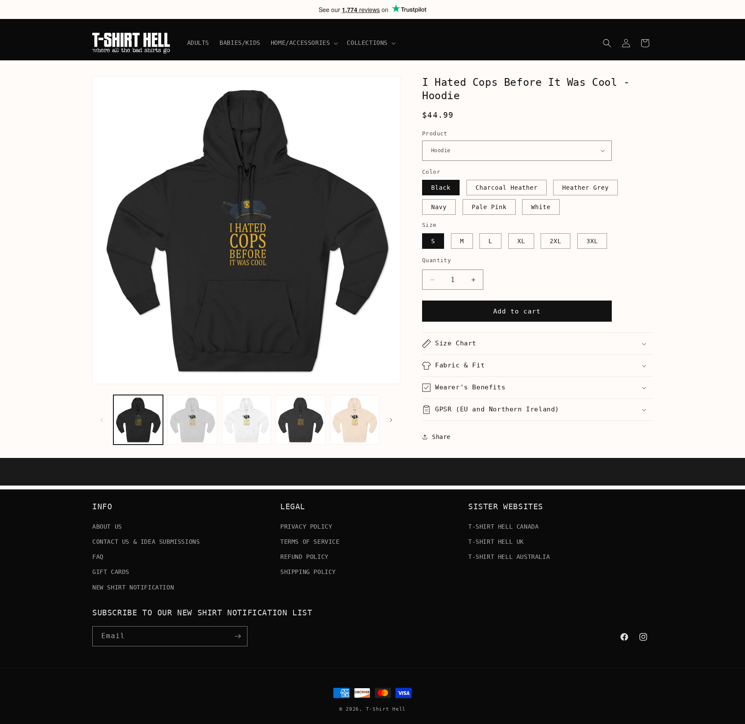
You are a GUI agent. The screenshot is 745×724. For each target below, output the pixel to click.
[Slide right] (391, 420)
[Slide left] (101, 420)
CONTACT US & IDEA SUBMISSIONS (146, 541)
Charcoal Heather (507, 187)
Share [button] (441, 436)
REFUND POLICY (304, 556)
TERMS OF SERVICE (310, 541)
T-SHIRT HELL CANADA (503, 526)
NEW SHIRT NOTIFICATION (133, 586)
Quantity (436, 260)
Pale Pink (489, 207)
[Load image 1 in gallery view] (138, 420)
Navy (439, 207)
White (541, 207)
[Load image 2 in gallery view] (192, 420)
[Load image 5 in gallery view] (354, 420)
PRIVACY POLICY (306, 526)
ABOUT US (107, 526)
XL (521, 241)
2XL (555, 241)
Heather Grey (585, 187)
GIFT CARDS (110, 571)
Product (435, 133)
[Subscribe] (237, 636)
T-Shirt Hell (386, 709)
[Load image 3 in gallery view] (246, 420)
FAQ (97, 556)
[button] (304, 43)
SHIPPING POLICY (308, 571)
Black (441, 187)
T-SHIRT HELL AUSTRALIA (509, 556)
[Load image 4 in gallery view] (300, 420)
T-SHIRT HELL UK (496, 541)
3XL (592, 241)
